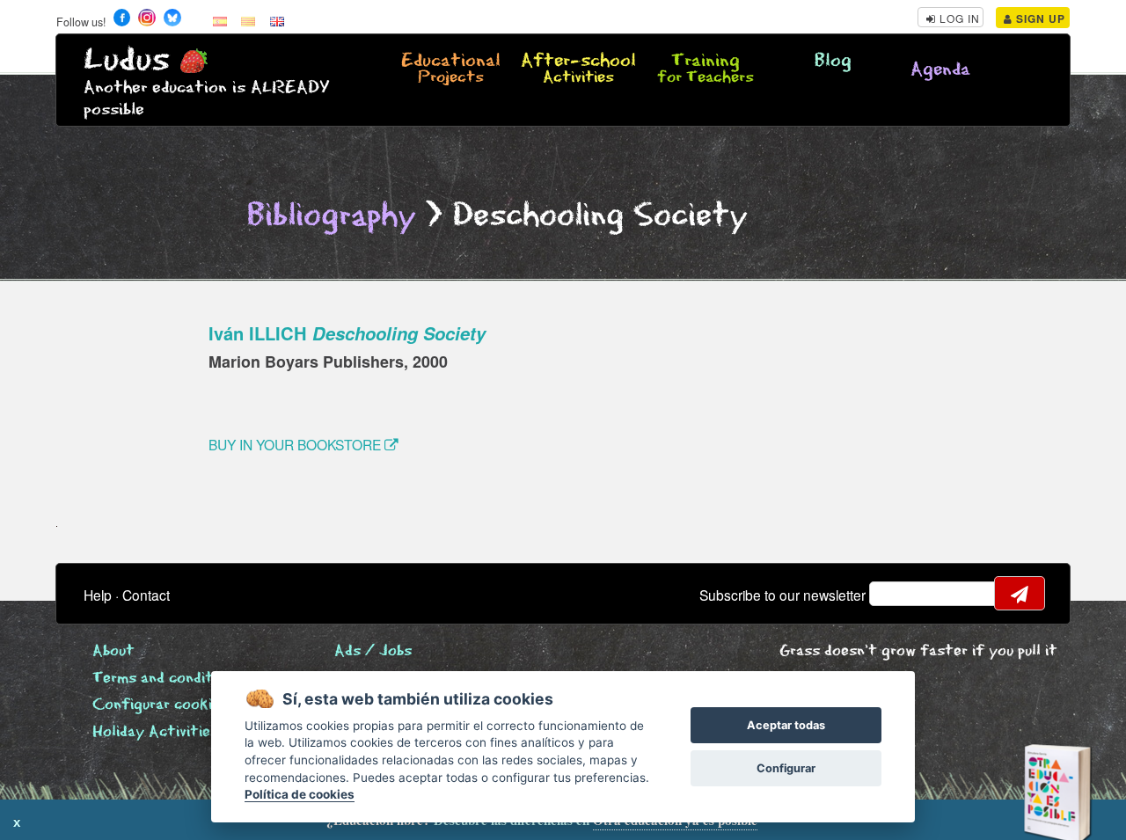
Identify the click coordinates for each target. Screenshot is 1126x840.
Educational (451, 69)
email (894, 593)
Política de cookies (300, 794)
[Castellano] (220, 20)
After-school (578, 69)
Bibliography (331, 216)
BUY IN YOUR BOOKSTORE (296, 444)
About (113, 651)
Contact (146, 594)
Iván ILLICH (347, 333)
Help (98, 594)
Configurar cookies (160, 705)
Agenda (940, 70)
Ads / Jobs (373, 651)
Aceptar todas (786, 725)
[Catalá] (248, 20)
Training (705, 69)
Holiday (155, 732)
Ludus (127, 60)
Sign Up (1039, 18)
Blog (833, 61)
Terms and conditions (167, 678)
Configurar (786, 768)
